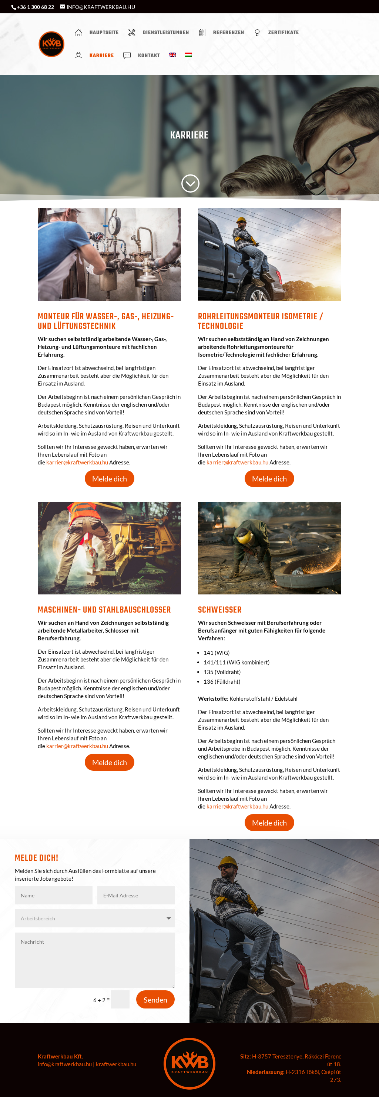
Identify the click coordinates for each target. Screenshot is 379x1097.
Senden (155, 999)
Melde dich (109, 478)
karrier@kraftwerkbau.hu (77, 462)
